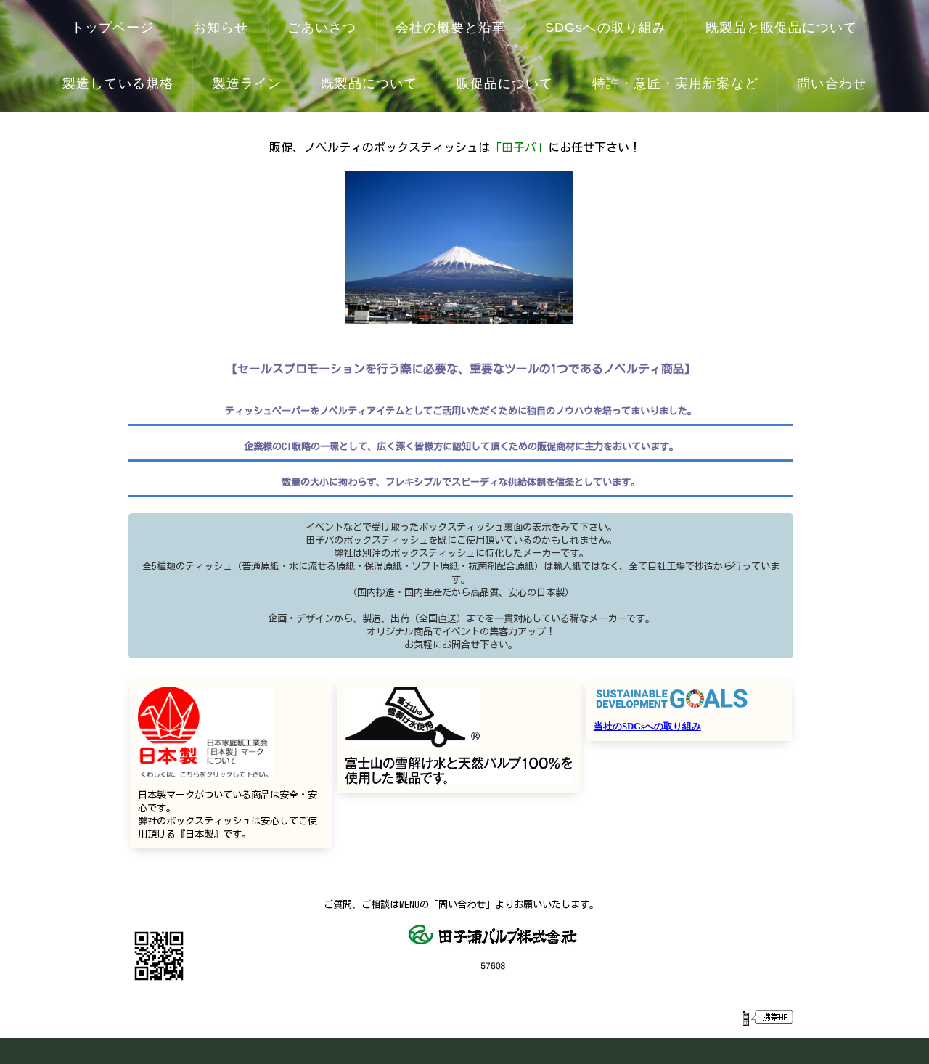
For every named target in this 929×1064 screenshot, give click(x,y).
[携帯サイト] (767, 1017)
